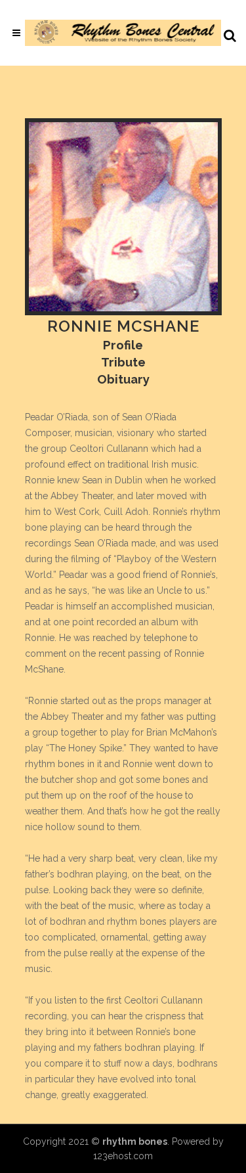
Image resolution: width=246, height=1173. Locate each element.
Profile (123, 345)
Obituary (123, 379)
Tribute (123, 362)
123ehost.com (123, 1156)
